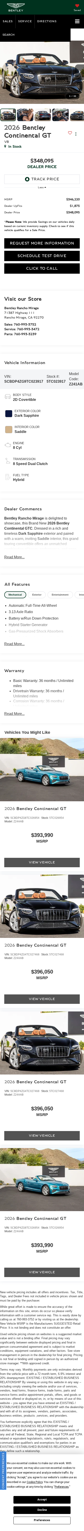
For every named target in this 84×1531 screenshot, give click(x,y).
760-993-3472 (28, 329)
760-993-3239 (25, 334)
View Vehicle (42, 862)
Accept (42, 1499)
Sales (8, 21)
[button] (42, 72)
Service (25, 21)
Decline (42, 1509)
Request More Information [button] (42, 243)
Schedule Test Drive (41, 256)
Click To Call (42, 268)
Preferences (42, 1520)
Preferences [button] (62, 1486)
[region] (42, 213)
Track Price (45, 179)
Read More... (14, 557)
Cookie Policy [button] (35, 1482)
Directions (46, 21)
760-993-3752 (25, 324)
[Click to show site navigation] (77, 21)
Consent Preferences (3, 1471)
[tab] (15, 594)
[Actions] (76, 134)
